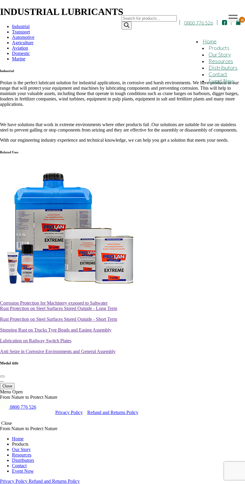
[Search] (127, 26)
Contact (218, 74)
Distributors (223, 67)
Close (7, 386)
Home (210, 41)
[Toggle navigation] (233, 18)
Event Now (221, 80)
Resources (221, 61)
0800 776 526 (198, 22)
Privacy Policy (69, 412)
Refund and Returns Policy (112, 412)
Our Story (220, 54)
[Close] (2, 376)
